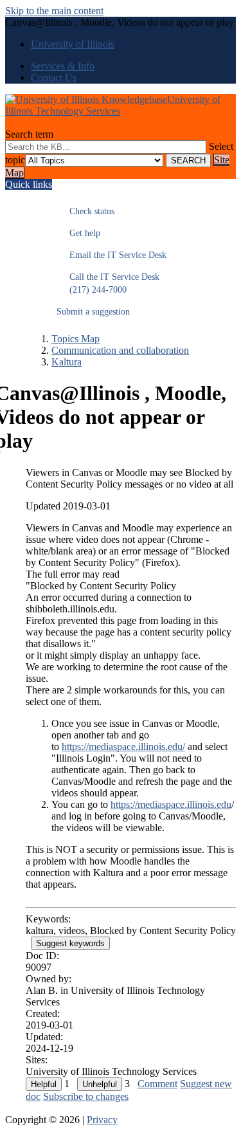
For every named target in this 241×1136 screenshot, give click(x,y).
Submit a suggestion (93, 311)
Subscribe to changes (86, 1096)
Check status (85, 211)
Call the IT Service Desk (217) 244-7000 (108, 283)
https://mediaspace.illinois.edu (171, 804)
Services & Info (62, 65)
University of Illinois (72, 44)
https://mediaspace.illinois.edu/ (123, 746)
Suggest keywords (70, 943)
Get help (78, 233)
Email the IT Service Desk (111, 255)
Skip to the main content (54, 10)
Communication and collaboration (120, 350)
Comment (157, 1083)
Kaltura (66, 361)
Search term (29, 134)
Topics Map (75, 338)
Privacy (102, 1119)
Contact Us (53, 77)
